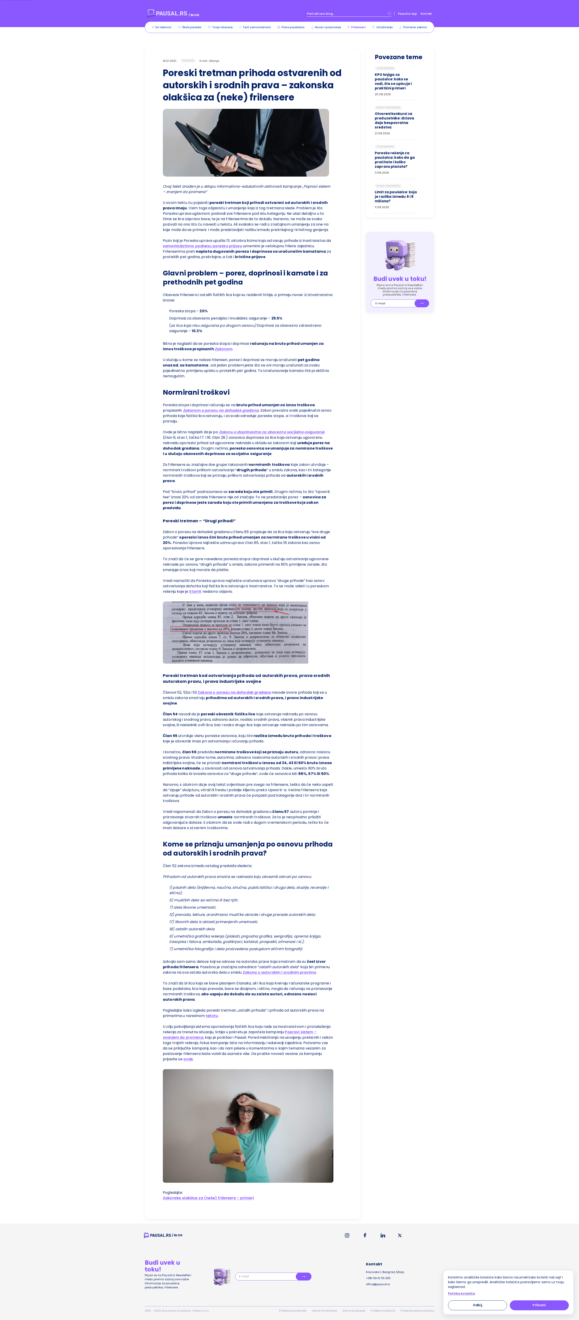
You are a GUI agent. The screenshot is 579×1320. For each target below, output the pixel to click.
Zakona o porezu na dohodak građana (234, 692)
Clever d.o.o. (201, 1311)
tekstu (212, 1015)
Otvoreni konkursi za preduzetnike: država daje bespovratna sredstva (394, 121)
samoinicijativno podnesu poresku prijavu (202, 246)
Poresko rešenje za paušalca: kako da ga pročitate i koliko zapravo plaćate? (395, 160)
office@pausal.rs (378, 1284)
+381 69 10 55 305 (378, 1278)
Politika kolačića (383, 1310)
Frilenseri (188, 60)
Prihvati (539, 1305)
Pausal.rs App (407, 13)
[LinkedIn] (383, 1235)
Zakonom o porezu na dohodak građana (221, 410)
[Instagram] (347, 1235)
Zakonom (223, 349)
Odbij (477, 1305)
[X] (400, 1235)
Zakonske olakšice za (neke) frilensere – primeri (208, 1198)
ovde (188, 1059)
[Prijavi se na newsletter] (422, 303)
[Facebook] (365, 1235)
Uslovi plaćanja (353, 1310)
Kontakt (426, 13)
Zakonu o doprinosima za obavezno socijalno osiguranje (272, 432)
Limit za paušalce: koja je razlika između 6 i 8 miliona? (396, 196)
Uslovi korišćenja (324, 1310)
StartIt (195, 591)
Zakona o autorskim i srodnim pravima (279, 972)
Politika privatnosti (292, 1310)
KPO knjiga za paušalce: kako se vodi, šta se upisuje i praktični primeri (393, 81)
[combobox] (349, 13)
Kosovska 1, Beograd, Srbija (385, 1272)
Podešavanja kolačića (417, 1310)
